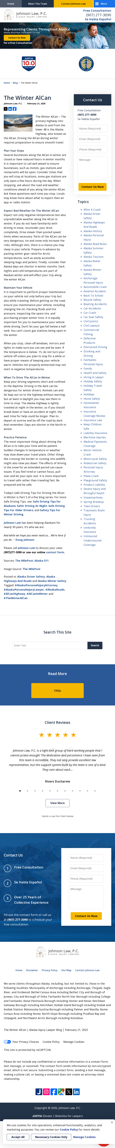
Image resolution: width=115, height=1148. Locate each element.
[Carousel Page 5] (50, 791)
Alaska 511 (41, 560)
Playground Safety (95, 480)
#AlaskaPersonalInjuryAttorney (36, 585)
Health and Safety (95, 373)
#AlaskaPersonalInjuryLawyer (24, 589)
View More (57, 803)
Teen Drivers (92, 506)
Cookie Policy (51, 1042)
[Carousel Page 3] (35, 791)
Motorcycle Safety (95, 459)
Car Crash (90, 312)
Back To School (93, 295)
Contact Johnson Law (73, 3)
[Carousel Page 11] (95, 791)
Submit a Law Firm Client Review (57, 816)
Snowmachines (93, 497)
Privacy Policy (50, 970)
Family (88, 368)
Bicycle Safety (92, 299)
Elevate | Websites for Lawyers (57, 1116)
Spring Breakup (94, 502)
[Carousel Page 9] (80, 791)
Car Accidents (92, 308)
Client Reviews (57, 722)
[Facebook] (53, 1091)
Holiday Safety (93, 381)
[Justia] (38, 1091)
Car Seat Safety (93, 317)
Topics (83, 201)
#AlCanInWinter (37, 593)
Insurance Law (93, 420)
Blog (15, 82)
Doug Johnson (24, 539)
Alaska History (93, 231)
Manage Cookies (73, 1042)
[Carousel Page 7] (65, 791)
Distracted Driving (95, 347)
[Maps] (61, 1091)
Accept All (18, 1137)
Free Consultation (97, 11)
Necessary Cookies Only (51, 1137)
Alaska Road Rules (95, 244)
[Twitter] (68, 1091)
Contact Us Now (17, 37)
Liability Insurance (95, 433)
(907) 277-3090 (98, 14)
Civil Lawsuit (92, 325)
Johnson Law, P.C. (70, 1108)
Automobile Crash (95, 287)
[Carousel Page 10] (87, 791)
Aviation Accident (95, 291)
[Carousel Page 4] (42, 791)
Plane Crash (91, 476)
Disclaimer (32, 970)
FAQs (57, 690)
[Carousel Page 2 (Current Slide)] (27, 791)
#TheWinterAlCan (16, 598)
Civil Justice (91, 321)
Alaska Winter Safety (52, 581)
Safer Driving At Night (32, 506)
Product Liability (94, 484)
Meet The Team (37, 3)
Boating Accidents (95, 304)
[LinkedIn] (76, 1091)
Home (10, 3)
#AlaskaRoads (54, 589)
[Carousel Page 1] (20, 791)
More (104, 3)
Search (95, 645)
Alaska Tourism (93, 256)
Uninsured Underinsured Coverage (92, 540)
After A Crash (92, 209)
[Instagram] (46, 1091)
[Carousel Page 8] (72, 791)
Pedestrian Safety (95, 463)
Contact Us (92, 99)
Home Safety (92, 398)
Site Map (66, 970)
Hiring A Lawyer (94, 377)
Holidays (89, 394)
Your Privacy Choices (25, 1042)
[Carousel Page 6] (57, 791)
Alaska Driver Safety (31, 576)
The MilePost (24, 560)
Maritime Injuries (95, 437)
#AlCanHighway (14, 593)
